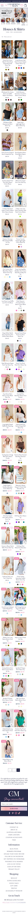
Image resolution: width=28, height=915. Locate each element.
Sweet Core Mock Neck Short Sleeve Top (20, 364)
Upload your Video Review (14, 854)
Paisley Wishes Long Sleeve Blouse (8, 760)
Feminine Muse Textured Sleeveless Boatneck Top (20, 456)
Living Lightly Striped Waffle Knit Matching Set (7, 426)
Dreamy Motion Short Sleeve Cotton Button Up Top (7, 669)
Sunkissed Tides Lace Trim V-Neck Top (7, 577)
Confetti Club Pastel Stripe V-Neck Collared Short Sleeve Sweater (8, 210)
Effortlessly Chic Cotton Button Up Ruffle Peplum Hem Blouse (8, 93)
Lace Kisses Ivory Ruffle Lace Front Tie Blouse (8, 302)
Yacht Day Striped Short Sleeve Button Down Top (7, 517)
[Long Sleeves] (23, 20)
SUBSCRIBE (14, 809)
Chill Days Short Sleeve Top (20, 516)
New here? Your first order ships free (14, 1)
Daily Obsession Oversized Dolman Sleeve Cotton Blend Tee (20, 303)
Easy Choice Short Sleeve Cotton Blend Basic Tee (7, 395)
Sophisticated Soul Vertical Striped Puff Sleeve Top (20, 426)
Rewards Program (14, 851)
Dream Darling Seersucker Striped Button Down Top (20, 578)
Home (7, 32)
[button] (6, 5)
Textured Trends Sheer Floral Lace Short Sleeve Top (20, 334)
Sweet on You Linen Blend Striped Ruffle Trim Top (7, 240)
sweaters (13, 23)
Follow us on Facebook (14, 856)
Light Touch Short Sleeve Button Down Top (20, 700)
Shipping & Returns (14, 832)
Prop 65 (14, 888)
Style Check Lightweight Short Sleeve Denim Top (20, 124)
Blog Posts (14, 849)
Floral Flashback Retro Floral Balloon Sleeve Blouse (20, 154)
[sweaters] (13, 20)
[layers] (18, 20)
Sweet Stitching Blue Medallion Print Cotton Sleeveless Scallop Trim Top (20, 271)
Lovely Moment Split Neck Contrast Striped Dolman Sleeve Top (20, 61)
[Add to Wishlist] (12, 42)
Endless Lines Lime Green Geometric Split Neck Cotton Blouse (20, 210)
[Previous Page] (10, 770)
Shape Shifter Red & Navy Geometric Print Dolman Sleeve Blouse (7, 334)
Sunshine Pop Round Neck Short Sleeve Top (20, 729)
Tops (11, 32)
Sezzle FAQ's (14, 883)
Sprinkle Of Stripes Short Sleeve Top (20, 669)
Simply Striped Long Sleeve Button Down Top (7, 730)
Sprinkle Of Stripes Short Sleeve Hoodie (7, 699)
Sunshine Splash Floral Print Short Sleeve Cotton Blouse (7, 182)
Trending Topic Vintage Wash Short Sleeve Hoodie (7, 456)
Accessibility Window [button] (14, 891)
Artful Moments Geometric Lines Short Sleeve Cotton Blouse (20, 93)
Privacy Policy (14, 869)
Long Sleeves (23, 24)
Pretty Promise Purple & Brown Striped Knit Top (8, 153)
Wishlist (14, 878)
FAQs (14, 840)
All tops (3, 23)
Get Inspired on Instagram (14, 859)
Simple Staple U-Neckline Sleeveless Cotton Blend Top (8, 487)
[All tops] (3, 20)
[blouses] (8, 20)
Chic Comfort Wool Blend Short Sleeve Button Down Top (7, 270)
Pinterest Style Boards (14, 861)
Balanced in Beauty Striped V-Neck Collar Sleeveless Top (20, 487)
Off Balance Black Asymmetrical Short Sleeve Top (7, 124)
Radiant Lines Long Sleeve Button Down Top (7, 639)
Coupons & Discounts (14, 837)
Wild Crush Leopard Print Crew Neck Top (20, 181)
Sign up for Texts (14, 867)
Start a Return (14, 835)
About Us (14, 830)
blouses (8, 23)
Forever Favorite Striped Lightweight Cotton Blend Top (20, 240)
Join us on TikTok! (14, 864)
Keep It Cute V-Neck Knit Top (20, 638)
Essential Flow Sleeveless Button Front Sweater (20, 395)
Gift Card (14, 886)
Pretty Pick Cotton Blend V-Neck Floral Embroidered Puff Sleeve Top (7, 62)
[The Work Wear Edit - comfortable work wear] (14, 13)
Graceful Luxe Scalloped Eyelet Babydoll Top (8, 608)
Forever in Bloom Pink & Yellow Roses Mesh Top (8, 547)
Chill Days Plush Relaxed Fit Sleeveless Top (20, 547)
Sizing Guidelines (14, 881)
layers (18, 23)
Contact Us (14, 827)
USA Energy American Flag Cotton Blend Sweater (20, 608)
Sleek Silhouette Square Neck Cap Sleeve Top (8, 364)
